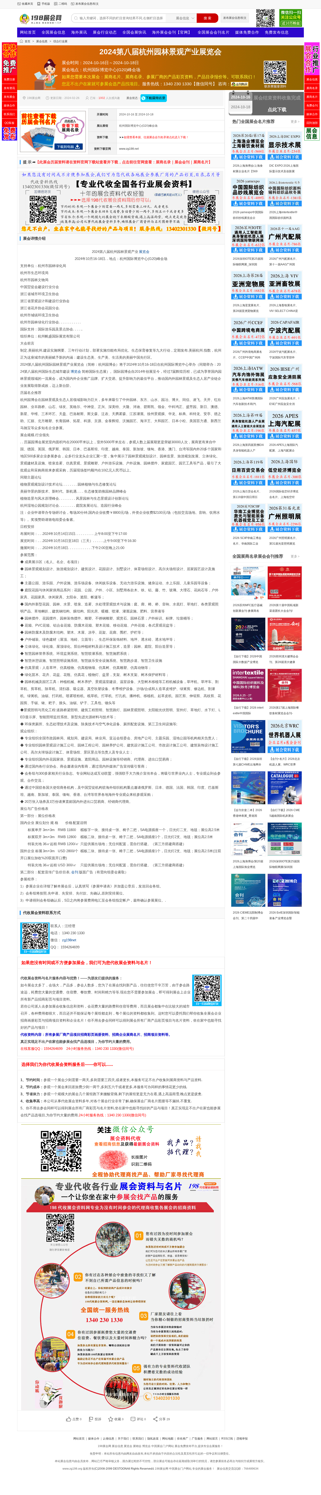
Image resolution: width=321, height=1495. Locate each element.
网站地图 (167, 1438)
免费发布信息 (277, 32)
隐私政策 (153, 1438)
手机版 (46, 3)
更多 (295, 121)
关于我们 (123, 1438)
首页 (27, 41)
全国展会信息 (54, 32)
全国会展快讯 (134, 32)
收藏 (119, 1419)
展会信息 (41, 41)
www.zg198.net (129, 148)
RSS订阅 (227, 1438)
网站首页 (28, 32)
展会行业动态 (105, 32)
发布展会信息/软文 (87, 3)
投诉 (98, 1419)
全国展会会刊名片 (214, 32)
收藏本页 (27, 3)
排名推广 (182, 1438)
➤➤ (154, 137)
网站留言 (212, 1438)
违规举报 (242, 1438)
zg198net (69, 940)
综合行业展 (60, 41)
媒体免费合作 (247, 32)
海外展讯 (79, 32)
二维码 (63, 3)
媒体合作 (93, 1438)
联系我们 (138, 1438)
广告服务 (197, 1438)
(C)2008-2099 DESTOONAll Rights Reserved (123, 1468)
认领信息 (108, 1438)
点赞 (77, 1419)
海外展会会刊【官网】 (172, 32)
